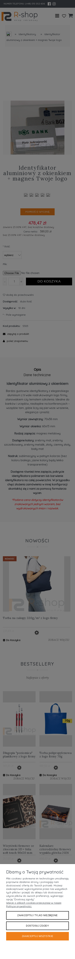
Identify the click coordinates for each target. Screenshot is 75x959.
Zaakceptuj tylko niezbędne (37, 915)
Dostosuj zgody (37, 925)
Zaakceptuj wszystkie (37, 936)
